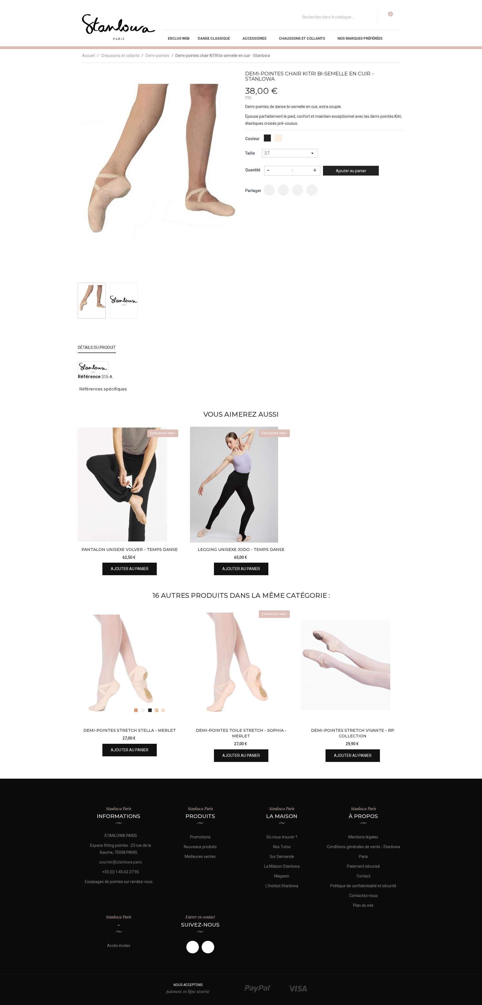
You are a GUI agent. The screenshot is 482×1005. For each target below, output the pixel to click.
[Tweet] (283, 190)
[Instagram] (208, 947)
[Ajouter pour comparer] (172, 533)
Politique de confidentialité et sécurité (363, 886)
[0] (386, 17)
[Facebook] (192, 947)
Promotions (200, 837)
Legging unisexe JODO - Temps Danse (241, 549)
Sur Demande (282, 856)
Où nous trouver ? (281, 837)
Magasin (281, 876)
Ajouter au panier (351, 171)
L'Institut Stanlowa (282, 886)
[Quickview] (172, 505)
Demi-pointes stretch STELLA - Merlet (129, 730)
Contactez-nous (363, 895)
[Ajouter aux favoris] (172, 519)
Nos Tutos (282, 847)
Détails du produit (97, 347)
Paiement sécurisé (363, 866)
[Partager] (269, 190)
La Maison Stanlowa (282, 866)
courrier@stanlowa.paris (120, 862)
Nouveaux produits (200, 847)
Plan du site (363, 905)
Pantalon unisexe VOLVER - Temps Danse (129, 549)
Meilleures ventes (200, 856)
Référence (89, 376)
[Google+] (297, 190)
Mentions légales (363, 837)
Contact (363, 876)
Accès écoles (118, 945)
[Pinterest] (311, 190)
